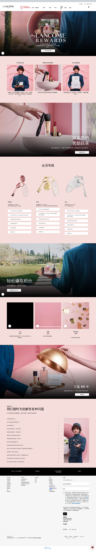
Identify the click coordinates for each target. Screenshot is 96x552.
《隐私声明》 (69, 510)
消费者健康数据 (52, 491)
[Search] (80, 8)
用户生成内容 (51, 485)
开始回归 (8, 482)
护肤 (36, 479)
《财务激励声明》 (75, 510)
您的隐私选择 (54, 488)
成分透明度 (23, 485)
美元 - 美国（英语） (73, 529)
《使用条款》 (65, 508)
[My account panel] (83, 8)
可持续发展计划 (24, 479)
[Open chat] (92, 547)
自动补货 (8, 488)
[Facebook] (64, 525)
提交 (65, 513)
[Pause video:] (2, 53)
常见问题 (8, 479)
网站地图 (8, 491)
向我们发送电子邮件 (67, 518)
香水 (36, 482)
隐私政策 (73, 503)
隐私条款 (50, 479)
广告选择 (50, 483)
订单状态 (8, 480)
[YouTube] (72, 525)
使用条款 (50, 480)
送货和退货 (9, 483)
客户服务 (8, 477)
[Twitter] (69, 525)
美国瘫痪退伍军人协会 (25, 483)
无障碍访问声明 (52, 486)
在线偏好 (50, 482)
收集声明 (50, 489)
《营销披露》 (80, 508)
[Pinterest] (74, 525)
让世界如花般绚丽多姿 (25, 482)
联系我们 (8, 485)
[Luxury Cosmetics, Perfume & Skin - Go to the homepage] (8, 6)
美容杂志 (36, 477)
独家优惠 (8, 486)
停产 (8, 489)
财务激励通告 (77, 503)
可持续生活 (23, 480)
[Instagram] (66, 525)
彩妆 (36, 480)
